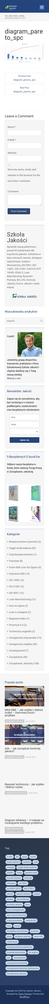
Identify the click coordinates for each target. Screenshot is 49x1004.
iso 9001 (23, 883)
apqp (24, 856)
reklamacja (12, 941)
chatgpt (10, 867)
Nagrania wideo (17, 618)
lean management (15, 910)
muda (17, 926)
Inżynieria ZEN (17, 573)
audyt (33, 856)
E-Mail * (12, 139)
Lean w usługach (18, 612)
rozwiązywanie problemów (19, 947)
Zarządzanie (15, 657)
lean (27, 904)
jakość (10, 894)
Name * (12, 127)
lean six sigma (16, 605)
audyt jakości (13, 862)
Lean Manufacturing (20, 599)
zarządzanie (19, 957)
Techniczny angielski (20, 631)
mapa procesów (14, 920)
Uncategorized (17, 650)
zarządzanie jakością (17, 963)
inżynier (28, 878)
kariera (10, 899)
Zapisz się (24, 440)
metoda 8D (31, 920)
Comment (13, 191)
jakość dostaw (23, 894)
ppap (9, 936)
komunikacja (23, 899)
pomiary (35, 931)
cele (36, 862)
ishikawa (11, 883)
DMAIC (10, 872)
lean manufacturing (16, 915)
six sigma (33, 952)
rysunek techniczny (16, 952)
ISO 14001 (14, 580)
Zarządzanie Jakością (21, 663)
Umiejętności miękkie (20, 644)
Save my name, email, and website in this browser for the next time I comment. (24, 175)
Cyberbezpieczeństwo (21, 554)
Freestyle (14, 560)
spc (8, 957)
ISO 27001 (14, 586)
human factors (14, 878)
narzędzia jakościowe (17, 931)
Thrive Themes (25, 994)
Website (12, 152)
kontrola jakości (14, 904)
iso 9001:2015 (14, 888)
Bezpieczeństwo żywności (23, 541)
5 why (10, 856)
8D (17, 856)
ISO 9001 (14, 592)
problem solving (22, 936)
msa (9, 926)
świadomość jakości (16, 973)
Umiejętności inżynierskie (22, 637)
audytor (26, 862)
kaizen (37, 894)
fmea (19, 872)
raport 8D (38, 936)
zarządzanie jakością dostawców (23, 968)
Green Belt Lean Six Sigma (23, 567)
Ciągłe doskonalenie (20, 548)
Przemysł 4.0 (16, 624)
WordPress (25, 997)
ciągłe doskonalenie (27, 867)
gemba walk (31, 872)
